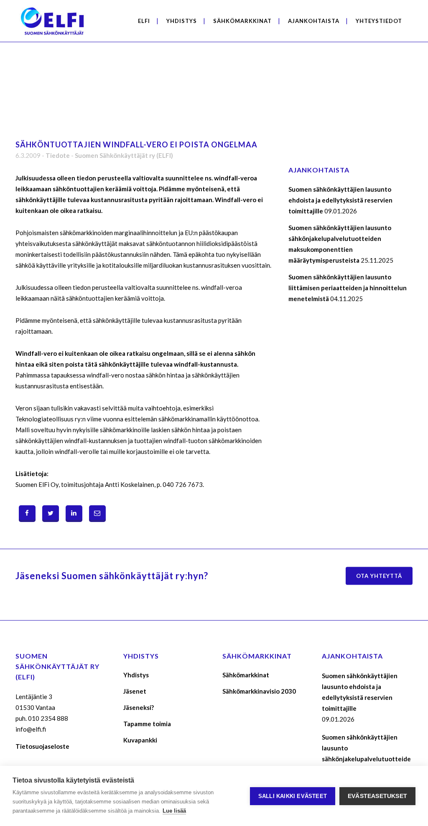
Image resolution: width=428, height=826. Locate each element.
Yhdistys (136, 675)
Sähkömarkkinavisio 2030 (259, 691)
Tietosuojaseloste (42, 746)
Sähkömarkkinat (245, 675)
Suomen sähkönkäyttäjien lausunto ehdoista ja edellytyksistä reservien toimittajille (340, 200)
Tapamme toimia (147, 723)
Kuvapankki (140, 740)
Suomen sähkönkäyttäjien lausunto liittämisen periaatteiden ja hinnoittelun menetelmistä (347, 287)
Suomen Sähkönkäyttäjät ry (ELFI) (124, 155)
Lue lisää (174, 811)
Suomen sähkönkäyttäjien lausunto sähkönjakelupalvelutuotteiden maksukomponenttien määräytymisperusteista (366, 758)
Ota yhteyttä (379, 575)
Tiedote (58, 155)
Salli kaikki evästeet (292, 796)
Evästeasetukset (377, 796)
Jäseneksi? (138, 707)
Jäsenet (134, 691)
